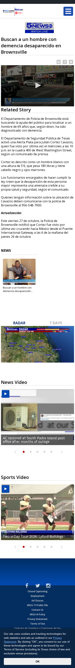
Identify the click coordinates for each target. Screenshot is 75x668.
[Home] (26, 11)
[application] (37, 85)
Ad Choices (37, 600)
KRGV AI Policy (37, 614)
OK (38, 661)
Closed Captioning (38, 591)
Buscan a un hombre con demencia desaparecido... (17, 289)
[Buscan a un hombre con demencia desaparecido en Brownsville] (19, 272)
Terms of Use (37, 623)
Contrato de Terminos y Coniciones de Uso (37, 628)
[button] (37, 85)
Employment (37, 596)
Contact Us (37, 609)
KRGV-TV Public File (37, 605)
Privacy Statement (38, 619)
